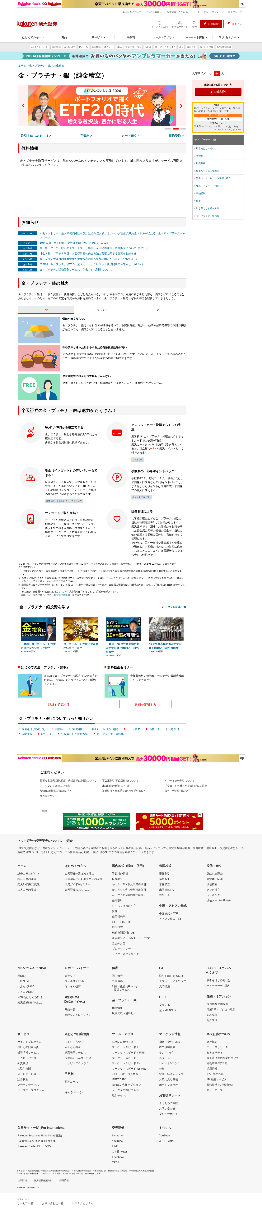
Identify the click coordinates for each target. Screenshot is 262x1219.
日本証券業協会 (32, 1171)
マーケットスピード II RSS (128, 1052)
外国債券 (117, 981)
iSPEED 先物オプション (126, 1084)
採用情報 (212, 1068)
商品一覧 (70, 1009)
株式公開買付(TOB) (124, 932)
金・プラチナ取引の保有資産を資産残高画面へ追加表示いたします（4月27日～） (89, 258)
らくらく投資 (73, 986)
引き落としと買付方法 (74, 733)
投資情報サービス (28, 1052)
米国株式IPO (167, 889)
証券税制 (22, 1079)
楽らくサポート (168, 1113)
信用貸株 (118, 916)
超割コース (71, 1081)
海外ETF (164, 895)
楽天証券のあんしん (77, 889)
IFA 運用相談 (215, 1074)
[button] (23, 105)
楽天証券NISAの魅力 (29, 1002)
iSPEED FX (119, 1079)
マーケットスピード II (125, 1047)
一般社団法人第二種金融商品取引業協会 (110, 1171)
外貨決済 (22, 1063)
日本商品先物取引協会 (81, 1171)
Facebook (118, 1156)
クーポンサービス (28, 1084)
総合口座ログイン (28, 873)
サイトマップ (215, 1090)
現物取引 (117, 878)
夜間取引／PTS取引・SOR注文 (131, 937)
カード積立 (137, 459)
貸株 (114, 911)
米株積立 (164, 884)
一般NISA (23, 981)
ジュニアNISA (25, 991)
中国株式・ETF (168, 913)
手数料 (59, 729)
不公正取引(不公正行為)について (120, 780)
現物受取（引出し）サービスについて (64, 501)
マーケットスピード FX (126, 1063)
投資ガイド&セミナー (78, 884)
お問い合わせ (167, 1108)
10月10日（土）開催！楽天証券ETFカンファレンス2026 (74, 242)
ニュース (164, 1057)
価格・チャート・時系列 (164, 729)
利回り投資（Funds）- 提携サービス (125, 988)
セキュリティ (215, 1052)
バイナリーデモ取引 (219, 985)
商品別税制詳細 (62, 595)
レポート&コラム (169, 1063)
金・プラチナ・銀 (205, 139)
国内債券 (117, 975)
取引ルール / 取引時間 (104, 729)
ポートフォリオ (168, 1084)
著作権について (48, 795)
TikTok (116, 1162)
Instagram (118, 1135)
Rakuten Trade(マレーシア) (34, 1146)
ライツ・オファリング (125, 954)
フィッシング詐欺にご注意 (55, 785)
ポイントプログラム (141, 497)
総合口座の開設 (26, 878)
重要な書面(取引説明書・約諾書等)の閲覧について (68, 780)
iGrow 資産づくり (122, 1041)
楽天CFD (164, 1004)
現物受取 (27, 733)
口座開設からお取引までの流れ (83, 878)
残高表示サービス (75, 1052)
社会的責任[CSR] (217, 1063)
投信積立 (212, 884)
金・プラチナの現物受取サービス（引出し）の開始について (76, 269)
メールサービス (26, 1074)
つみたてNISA (25, 986)
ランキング (213, 895)
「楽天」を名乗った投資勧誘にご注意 (186, 785)
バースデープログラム (30, 1090)
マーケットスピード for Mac (129, 1068)
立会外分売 (118, 943)
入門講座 (164, 986)
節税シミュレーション (78, 1014)
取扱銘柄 (77, 729)
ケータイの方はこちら (125, 1090)
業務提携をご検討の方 (220, 1084)
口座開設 (218, 92)
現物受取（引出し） (124, 1013)
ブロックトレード (122, 948)
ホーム (22, 65)
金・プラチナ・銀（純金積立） (48, 65)
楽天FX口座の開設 (28, 884)
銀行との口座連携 (28, 1047)
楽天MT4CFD (167, 1010)
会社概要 (212, 1041)
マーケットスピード (124, 1057)
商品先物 (212, 1014)
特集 (162, 1068)
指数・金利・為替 (170, 1041)
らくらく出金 (73, 1047)
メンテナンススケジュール (228, 129)
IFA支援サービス (217, 1079)
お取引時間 (24, 1068)
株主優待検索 (167, 1047)
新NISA (21, 975)
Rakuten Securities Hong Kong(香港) (39, 1135)
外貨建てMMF (215, 878)
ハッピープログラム (77, 1063)
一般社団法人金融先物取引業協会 (55, 1171)
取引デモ (46, 733)
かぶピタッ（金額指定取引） (130, 889)
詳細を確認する (59, 704)
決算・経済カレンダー (172, 1074)
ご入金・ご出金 (26, 1057)
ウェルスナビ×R (74, 981)
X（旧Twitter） (121, 1151)
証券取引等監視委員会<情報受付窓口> (123, 790)
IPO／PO (117, 927)
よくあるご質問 (168, 1103)
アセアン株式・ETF (171, 918)
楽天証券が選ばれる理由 (79, 873)
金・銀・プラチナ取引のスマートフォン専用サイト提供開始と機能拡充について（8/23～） (95, 248)
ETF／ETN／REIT (123, 921)
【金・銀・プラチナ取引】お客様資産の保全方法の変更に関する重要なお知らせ (88, 253)
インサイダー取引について (180, 780)
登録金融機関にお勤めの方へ (56, 790)
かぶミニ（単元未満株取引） (130, 884)
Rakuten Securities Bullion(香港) (36, 1140)
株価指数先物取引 (217, 1004)
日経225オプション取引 (221, 1009)
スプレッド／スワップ (172, 981)
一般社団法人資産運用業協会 (141, 1171)
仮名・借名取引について (178, 790)
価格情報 (117, 1007)
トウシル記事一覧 (175, 606)
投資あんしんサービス (78, 1057)
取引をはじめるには (34, 729)
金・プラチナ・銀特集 (110, 733)
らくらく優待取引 (124, 905)
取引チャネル (120, 1095)
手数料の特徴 (120, 873)
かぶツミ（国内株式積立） (129, 895)
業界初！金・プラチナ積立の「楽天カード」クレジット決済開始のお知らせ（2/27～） (92, 264)
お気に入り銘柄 (168, 1079)
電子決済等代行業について (223, 1057)
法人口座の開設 (26, 889)
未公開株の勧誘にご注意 (116, 785)
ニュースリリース (217, 1047)
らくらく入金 (73, 1041)
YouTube (117, 1140)
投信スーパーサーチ (219, 900)
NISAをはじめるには (29, 997)
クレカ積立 (213, 889)
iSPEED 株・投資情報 (125, 1074)
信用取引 (117, 900)
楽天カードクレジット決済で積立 (212, 178)
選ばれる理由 (215, 873)
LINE (115, 1146)
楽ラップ (70, 975)
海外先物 (212, 1020)
